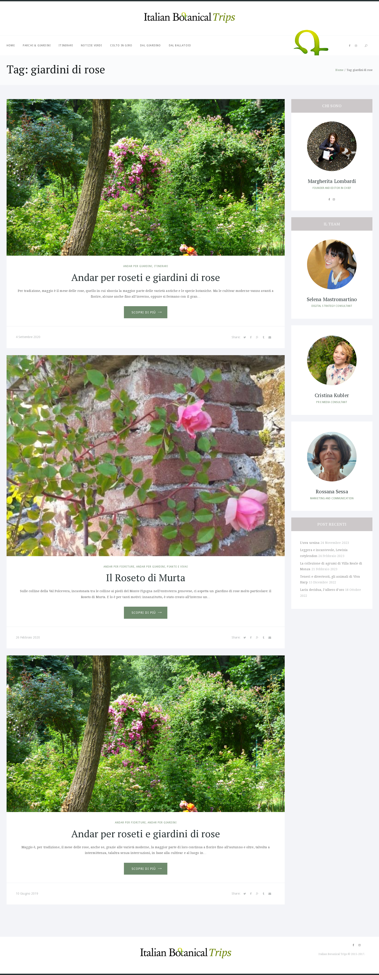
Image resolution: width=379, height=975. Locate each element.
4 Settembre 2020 (28, 337)
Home (11, 45)
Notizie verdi (91, 45)
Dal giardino (150, 45)
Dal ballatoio (180, 45)
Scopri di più (144, 312)
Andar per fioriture (119, 566)
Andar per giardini (137, 266)
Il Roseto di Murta (146, 577)
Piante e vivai (177, 566)
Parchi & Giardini (37, 45)
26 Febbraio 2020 (28, 637)
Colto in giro (121, 45)
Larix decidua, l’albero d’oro (322, 590)
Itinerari (66, 45)
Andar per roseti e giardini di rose (145, 277)
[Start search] (366, 46)
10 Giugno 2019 (27, 893)
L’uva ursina (310, 542)
